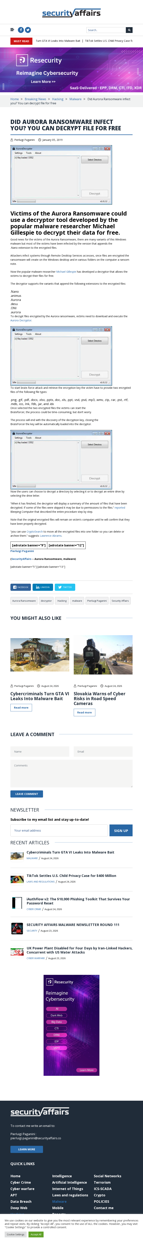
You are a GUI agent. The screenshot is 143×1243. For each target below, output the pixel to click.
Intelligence (62, 1176)
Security (32, 930)
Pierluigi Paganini (24, 140)
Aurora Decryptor (20, 320)
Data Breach (20, 1201)
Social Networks (107, 1176)
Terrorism (102, 1182)
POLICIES (101, 1201)
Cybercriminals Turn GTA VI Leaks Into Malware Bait (40, 41)
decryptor (46, 600)
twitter (67, 587)
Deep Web (18, 1208)
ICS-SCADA (103, 1188)
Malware (75, 99)
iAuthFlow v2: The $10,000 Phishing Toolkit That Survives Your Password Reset (78, 901)
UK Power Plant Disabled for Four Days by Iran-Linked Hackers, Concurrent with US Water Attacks (80, 950)
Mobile (57, 1208)
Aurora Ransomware (24, 600)
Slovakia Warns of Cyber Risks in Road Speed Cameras (99, 698)
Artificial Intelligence (69, 1182)
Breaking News (35, 99)
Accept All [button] (36, 1234)
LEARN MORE (26, 1149)
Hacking (57, 99)
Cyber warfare (36, 958)
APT (13, 1195)
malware (77, 600)
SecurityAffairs (21, 559)
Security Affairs (120, 600)
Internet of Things (67, 1188)
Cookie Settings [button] (15, 1234)
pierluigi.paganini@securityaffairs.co (35, 1138)
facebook (23, 587)
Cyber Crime (34, 909)
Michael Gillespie (66, 271)
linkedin (45, 587)
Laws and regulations (41, 881)
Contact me (104, 1208)
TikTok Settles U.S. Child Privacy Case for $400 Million (109, 41)
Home (14, 99)
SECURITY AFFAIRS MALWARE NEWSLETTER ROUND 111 (73, 924)
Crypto (99, 1195)
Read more (21, 707)
